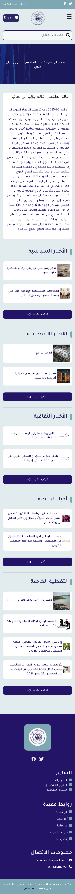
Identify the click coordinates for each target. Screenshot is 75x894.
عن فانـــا (62, 826)
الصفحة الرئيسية (57, 62)
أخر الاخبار (61, 819)
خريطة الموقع (58, 832)
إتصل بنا (62, 839)
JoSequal (29, 888)
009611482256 (57, 867)
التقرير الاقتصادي (56, 785)
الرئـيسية (62, 812)
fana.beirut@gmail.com (51, 860)
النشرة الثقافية (57, 790)
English (9, 18)
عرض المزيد (40, 314)
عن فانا (23, 4)
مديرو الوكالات (10, 4)
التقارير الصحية (58, 780)
